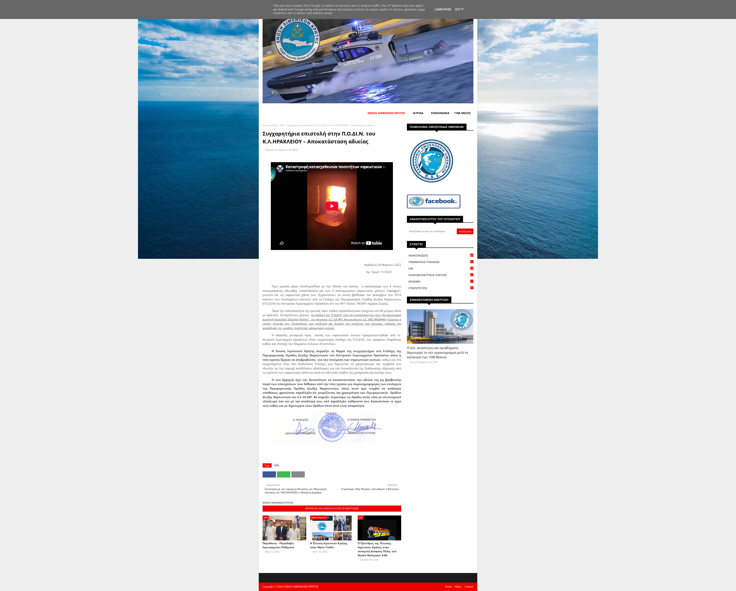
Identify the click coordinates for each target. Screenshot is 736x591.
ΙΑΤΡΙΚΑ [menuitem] (418, 113)
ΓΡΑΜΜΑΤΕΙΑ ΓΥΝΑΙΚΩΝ (440, 262)
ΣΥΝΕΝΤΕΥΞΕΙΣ (440, 288)
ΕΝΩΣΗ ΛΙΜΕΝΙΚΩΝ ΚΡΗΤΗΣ (300, 586)
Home (448, 586)
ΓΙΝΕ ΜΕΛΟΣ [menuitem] (462, 113)
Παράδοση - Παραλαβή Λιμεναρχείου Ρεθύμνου (278, 545)
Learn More (443, 9)
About (458, 586)
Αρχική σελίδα (270, 125)
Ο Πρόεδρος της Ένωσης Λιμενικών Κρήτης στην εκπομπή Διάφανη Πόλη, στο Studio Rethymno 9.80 (377, 549)
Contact (469, 586)
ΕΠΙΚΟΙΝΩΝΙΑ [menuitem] (440, 113)
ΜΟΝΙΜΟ (440, 281)
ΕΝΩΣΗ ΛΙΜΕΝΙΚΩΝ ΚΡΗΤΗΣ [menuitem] (386, 113)
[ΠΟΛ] (440, 326)
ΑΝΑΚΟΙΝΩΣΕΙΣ (440, 255)
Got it (459, 9)
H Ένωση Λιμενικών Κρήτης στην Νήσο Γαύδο (329, 545)
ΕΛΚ (282, 125)
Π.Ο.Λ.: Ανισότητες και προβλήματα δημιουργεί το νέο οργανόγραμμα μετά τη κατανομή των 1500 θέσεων (437, 352)
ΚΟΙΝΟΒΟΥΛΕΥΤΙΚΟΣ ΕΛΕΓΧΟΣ (440, 275)
